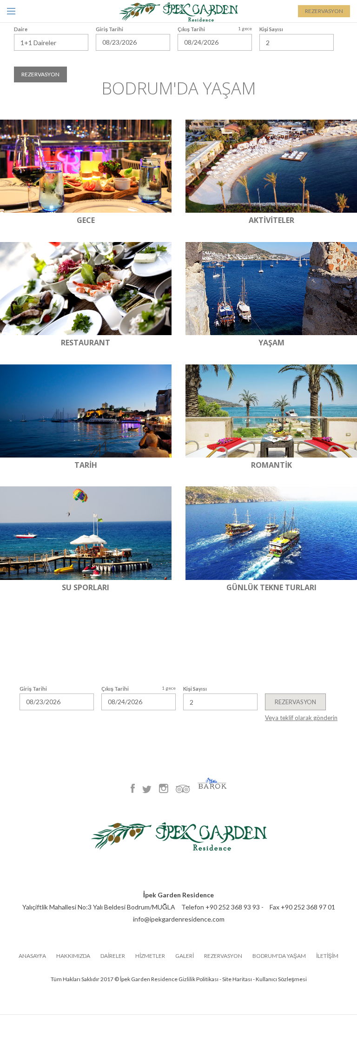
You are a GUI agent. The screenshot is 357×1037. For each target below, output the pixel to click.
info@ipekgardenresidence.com (179, 919)
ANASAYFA (32, 956)
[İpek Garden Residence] (178, 11)
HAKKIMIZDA (73, 956)
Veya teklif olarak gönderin (301, 717)
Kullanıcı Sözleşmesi (281, 979)
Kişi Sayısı (195, 689)
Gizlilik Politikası (198, 979)
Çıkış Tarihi (115, 689)
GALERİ (184, 956)
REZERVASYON (324, 10)
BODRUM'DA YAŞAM (279, 956)
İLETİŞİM (327, 956)
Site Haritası (237, 979)
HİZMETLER (150, 956)
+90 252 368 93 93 (232, 907)
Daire (20, 29)
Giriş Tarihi (33, 689)
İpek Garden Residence (178, 895)
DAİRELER (112, 956)
